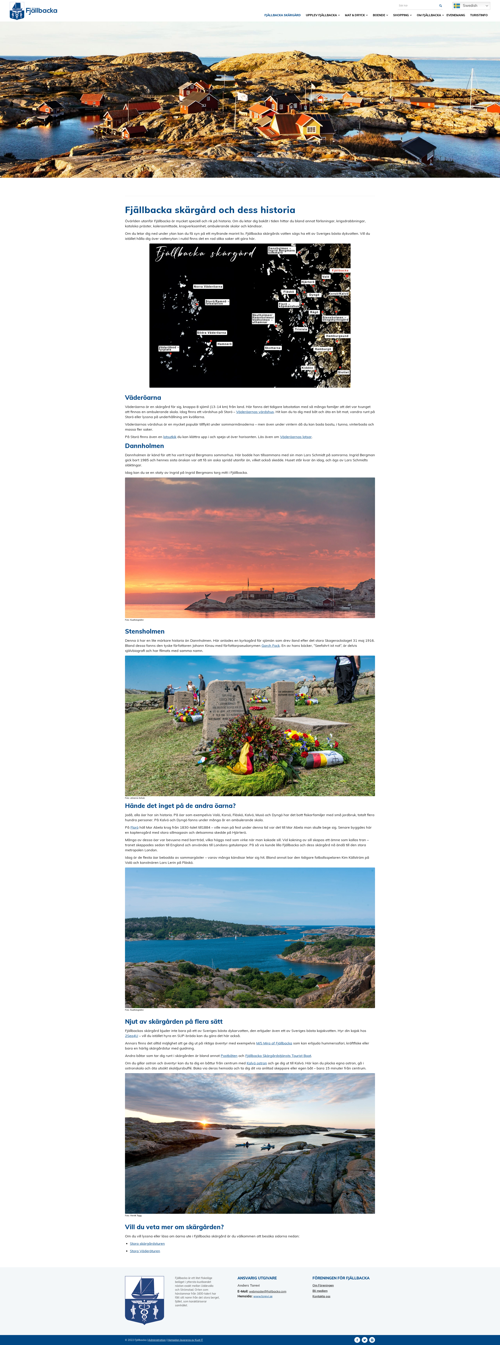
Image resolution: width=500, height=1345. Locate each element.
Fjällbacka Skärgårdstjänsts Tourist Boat (278, 1055)
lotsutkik (169, 437)
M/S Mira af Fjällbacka (274, 1043)
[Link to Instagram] (372, 1340)
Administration (157, 1339)
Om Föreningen (323, 1285)
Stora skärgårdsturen (147, 1243)
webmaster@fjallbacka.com (267, 1291)
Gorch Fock (271, 645)
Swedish (469, 5)
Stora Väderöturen (145, 1251)
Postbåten (229, 1055)
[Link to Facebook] (357, 1340)
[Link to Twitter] (365, 1340)
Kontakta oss (321, 1296)
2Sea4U (131, 1036)
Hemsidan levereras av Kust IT (185, 1339)
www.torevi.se (262, 1296)
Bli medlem (320, 1291)
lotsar (296, 437)
